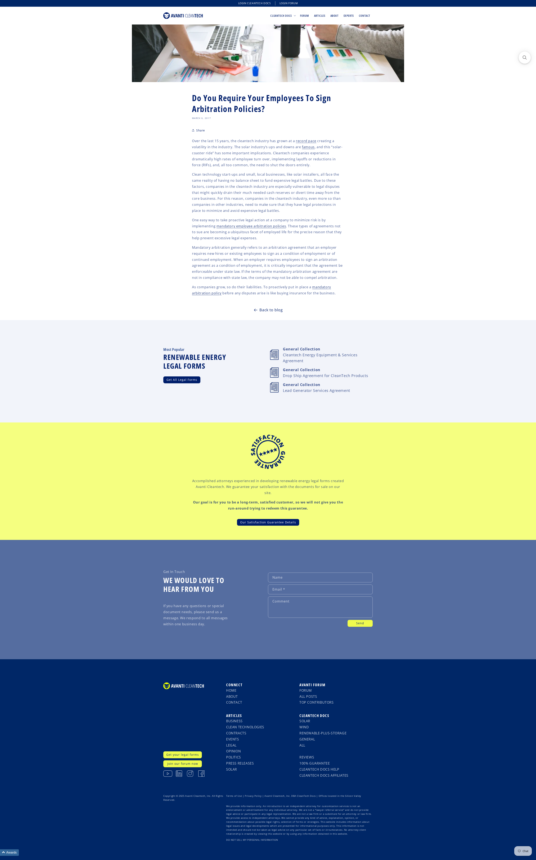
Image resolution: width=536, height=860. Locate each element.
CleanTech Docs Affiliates (323, 775)
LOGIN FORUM (289, 3)
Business (234, 721)
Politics (233, 757)
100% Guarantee (314, 763)
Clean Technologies (245, 727)
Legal (231, 745)
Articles (234, 715)
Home (231, 690)
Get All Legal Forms (181, 380)
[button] (282, 15)
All (302, 745)
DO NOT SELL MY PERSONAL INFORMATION (252, 839)
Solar (231, 769)
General (307, 739)
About (232, 696)
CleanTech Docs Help (319, 769)
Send (360, 623)
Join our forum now (182, 764)
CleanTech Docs (314, 715)
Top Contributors (316, 702)
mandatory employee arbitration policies (251, 226)
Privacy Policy (253, 795)
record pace (306, 141)
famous (308, 147)
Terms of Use (234, 795)
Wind (304, 727)
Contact (234, 702)
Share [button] (200, 130)
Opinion (233, 751)
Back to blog (271, 309)
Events (232, 739)
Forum (305, 690)
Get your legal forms (182, 755)
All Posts (308, 696)
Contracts (236, 733)
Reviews (306, 757)
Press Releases (240, 763)
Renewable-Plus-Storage (323, 733)
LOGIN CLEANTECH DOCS (254, 3)
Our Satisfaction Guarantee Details (268, 522)
